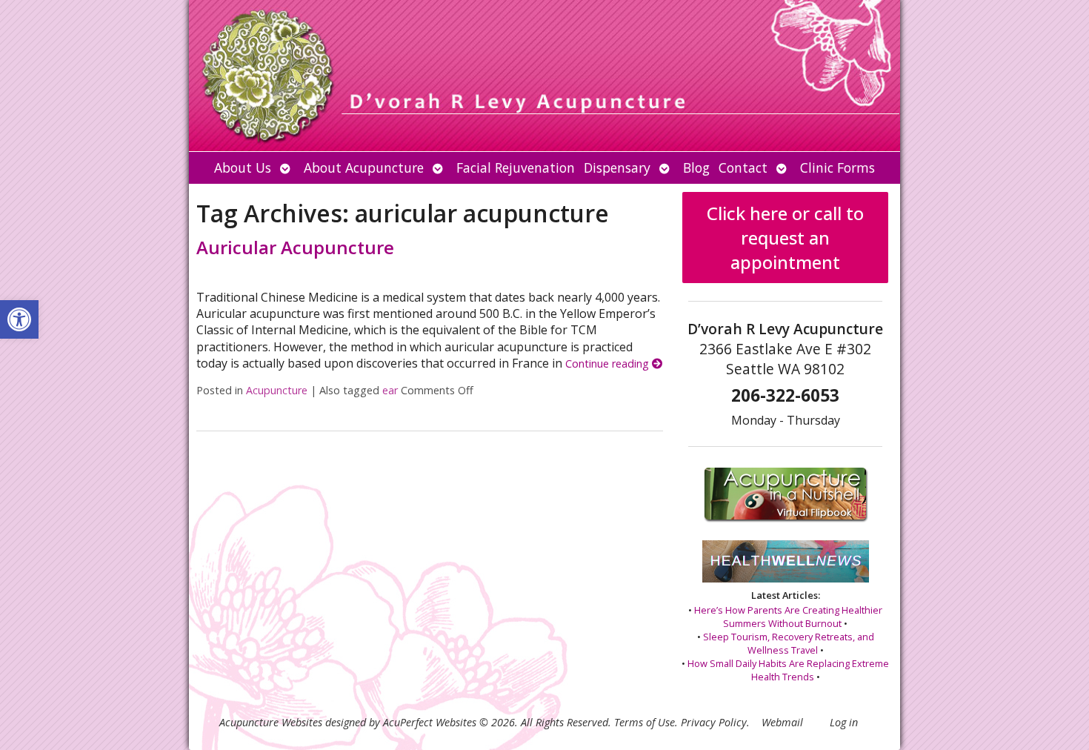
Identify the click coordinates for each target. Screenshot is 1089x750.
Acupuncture (276, 390)
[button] (19, 319)
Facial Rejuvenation (515, 167)
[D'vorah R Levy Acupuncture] (544, 75)
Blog (696, 167)
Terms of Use (644, 722)
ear (390, 390)
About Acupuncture (364, 167)
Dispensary (617, 167)
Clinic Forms (837, 167)
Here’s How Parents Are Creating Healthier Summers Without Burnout (788, 616)
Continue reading (608, 363)
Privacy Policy (714, 722)
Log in (844, 722)
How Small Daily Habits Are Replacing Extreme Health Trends (788, 670)
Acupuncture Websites (270, 722)
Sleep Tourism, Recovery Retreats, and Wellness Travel (788, 643)
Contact (743, 167)
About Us (242, 167)
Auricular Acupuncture (295, 247)
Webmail (782, 722)
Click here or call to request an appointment (785, 237)
